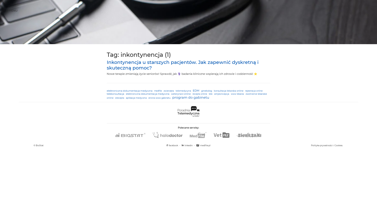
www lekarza (237, 94)
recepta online (200, 94)
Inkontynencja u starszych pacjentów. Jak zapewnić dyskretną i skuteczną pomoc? (183, 65)
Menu (13, 10)
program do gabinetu (190, 97)
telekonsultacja (116, 93)
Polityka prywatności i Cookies (327, 145)
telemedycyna (184, 91)
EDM (196, 90)
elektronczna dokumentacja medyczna (148, 93)
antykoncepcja (222, 94)
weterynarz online (181, 94)
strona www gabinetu (159, 98)
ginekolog (207, 90)
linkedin (189, 145)
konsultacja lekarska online (229, 91)
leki (211, 94)
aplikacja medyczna (136, 98)
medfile (158, 91)
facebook (173, 145)
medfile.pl (205, 145)
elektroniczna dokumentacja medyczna (130, 90)
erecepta (120, 98)
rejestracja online (254, 91)
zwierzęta (169, 91)
